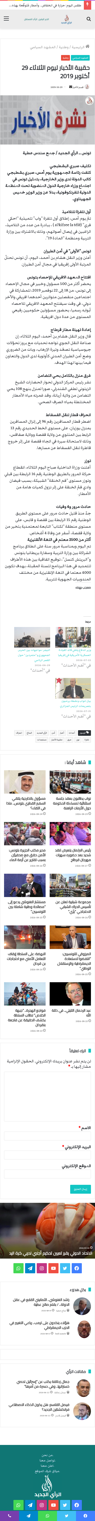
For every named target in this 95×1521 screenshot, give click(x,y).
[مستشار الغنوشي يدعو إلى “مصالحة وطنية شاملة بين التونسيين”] (25, 885)
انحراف (19, 733)
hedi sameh (60, 1333)
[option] (47, 1231)
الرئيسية (78, 47)
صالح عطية (61, 1310)
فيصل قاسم (60, 1415)
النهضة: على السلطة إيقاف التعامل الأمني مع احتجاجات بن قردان (26, 959)
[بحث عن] (88, 21)
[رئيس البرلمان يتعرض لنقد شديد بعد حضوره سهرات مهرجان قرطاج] (70, 833)
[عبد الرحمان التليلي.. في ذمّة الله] (70, 994)
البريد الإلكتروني (76, 1147)
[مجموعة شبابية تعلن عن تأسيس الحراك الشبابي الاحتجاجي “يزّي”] (70, 885)
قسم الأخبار (78, 87)
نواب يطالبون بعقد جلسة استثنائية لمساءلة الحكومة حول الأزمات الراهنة (72, 803)
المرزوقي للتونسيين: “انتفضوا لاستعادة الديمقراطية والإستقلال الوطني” (74, 961)
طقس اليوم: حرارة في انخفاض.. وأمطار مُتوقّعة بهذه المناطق (41, 5)
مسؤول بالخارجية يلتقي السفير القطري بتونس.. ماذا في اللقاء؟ (26, 803)
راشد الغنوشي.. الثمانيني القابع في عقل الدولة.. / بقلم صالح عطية (41, 1302)
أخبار (62, 733)
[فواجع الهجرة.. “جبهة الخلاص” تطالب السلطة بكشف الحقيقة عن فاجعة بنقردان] (25, 994)
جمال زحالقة (60, 1392)
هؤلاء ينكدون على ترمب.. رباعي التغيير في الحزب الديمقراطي (39, 1325)
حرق (69, 739)
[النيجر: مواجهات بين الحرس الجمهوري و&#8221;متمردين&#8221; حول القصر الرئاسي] (32, 637)
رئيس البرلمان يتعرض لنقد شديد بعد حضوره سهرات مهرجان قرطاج (73, 855)
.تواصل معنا (48, 1460)
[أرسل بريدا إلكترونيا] (70, 87)
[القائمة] (6, 21)
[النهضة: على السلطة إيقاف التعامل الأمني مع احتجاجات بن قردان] (25, 937)
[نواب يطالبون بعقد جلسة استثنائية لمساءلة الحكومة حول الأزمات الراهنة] (70, 782)
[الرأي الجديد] (47, 19)
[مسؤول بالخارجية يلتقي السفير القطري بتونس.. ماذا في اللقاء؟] (25, 782)
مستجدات (41, 739)
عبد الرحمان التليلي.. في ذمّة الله (71, 1012)
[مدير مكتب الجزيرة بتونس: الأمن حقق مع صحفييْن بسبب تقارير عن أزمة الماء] (25, 833)
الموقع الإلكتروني (76, 1166)
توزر (78, 739)
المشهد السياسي (43, 47)
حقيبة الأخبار (57, 739)
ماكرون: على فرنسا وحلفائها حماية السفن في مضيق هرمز (48, 1250)
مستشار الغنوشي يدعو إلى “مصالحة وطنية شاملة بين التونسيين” (27, 907)
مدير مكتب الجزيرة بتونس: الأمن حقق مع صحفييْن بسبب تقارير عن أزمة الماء (27, 855)
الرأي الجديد (42, 733)
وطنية (64, 47)
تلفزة (86, 739)
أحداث (72, 733)
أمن (53, 733)
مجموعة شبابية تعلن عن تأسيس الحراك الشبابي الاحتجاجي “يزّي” (73, 907)
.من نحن (47, 1455)
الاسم (85, 1128)
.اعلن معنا (47, 1465)
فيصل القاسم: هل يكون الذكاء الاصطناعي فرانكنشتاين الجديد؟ (39, 1407)
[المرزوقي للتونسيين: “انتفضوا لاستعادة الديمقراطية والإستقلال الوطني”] (70, 937)
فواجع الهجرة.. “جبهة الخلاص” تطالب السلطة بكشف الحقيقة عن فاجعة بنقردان (27, 1017)
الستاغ (29, 733)
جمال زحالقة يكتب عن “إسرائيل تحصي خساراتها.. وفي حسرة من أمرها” (42, 1384)
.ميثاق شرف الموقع (47, 1471)
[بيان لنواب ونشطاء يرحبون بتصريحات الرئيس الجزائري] (73, 688)
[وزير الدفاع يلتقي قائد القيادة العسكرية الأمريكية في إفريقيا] (73, 637)
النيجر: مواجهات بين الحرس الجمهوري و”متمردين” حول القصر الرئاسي (34, 655)
